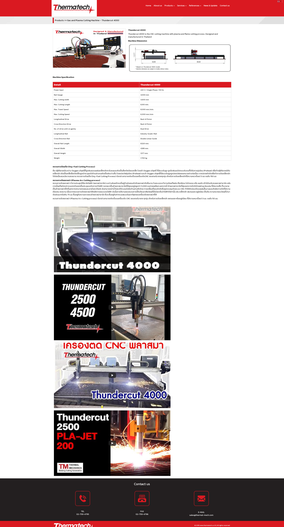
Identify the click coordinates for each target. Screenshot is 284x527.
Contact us (225, 5)
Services (181, 5)
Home (148, 5)
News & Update (210, 5)
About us (158, 5)
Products (169, 5)
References (194, 5)
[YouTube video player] (112, 307)
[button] (58, 48)
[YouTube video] (112, 239)
